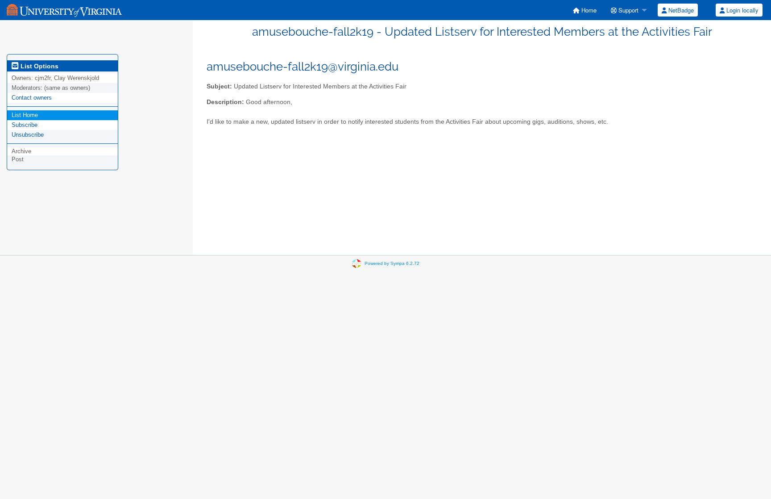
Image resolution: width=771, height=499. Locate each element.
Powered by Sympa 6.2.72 (392, 263)
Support (627, 10)
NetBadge (680, 10)
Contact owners (32, 97)
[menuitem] (585, 10)
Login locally (742, 10)
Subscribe (24, 125)
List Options (38, 66)
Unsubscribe (28, 134)
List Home (25, 115)
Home (588, 10)
